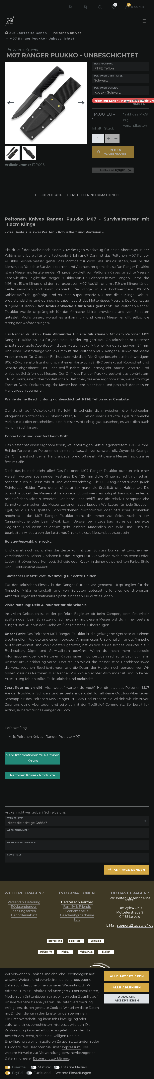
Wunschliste (138, 101)
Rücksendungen (24, 907)
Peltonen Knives (67, 33)
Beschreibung (48, 195)
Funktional (42, 1073)
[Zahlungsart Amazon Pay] (46, 951)
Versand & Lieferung (24, 902)
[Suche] (100, 7)
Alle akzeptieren (127, 976)
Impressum (71, 1047)
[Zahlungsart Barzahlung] (55, 941)
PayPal (17, 1073)
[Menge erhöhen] (108, 138)
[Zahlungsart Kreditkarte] (76, 941)
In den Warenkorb (115, 151)
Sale (77, 920)
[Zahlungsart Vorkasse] (96, 941)
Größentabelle (76, 911)
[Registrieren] (86, 7)
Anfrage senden (129, 870)
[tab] (49, 195)
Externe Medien (74, 1067)
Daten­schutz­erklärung (51, 1058)
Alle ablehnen (127, 987)
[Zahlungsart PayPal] (65, 951)
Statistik (44, 1067)
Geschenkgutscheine (77, 915)
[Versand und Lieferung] (106, 951)
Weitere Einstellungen (73, 1073)
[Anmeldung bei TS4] (71, 7)
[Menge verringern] (116, 138)
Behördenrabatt (24, 915)
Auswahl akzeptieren (127, 998)
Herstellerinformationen (93, 195)
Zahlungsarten (24, 911)
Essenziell (20, 1067)
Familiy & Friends (77, 907)
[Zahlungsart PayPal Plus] (86, 951)
